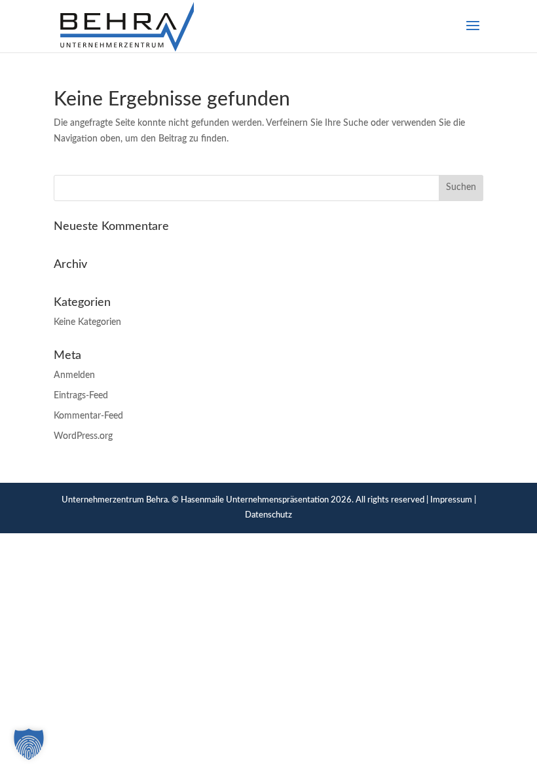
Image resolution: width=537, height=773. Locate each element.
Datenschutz (268, 515)
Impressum (451, 500)
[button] (29, 744)
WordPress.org (83, 436)
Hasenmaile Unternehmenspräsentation (255, 500)
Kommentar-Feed (88, 416)
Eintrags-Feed (81, 395)
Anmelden (74, 375)
